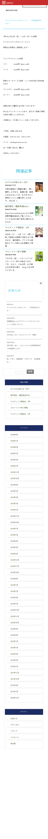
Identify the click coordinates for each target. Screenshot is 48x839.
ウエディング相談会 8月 (17, 227)
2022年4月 (14, 654)
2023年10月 (14, 572)
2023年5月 (14, 591)
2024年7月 (14, 529)
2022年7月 (14, 641)
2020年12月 (14, 698)
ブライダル (14, 725)
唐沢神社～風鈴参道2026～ (17, 206)
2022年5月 (14, 648)
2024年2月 (14, 554)
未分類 (13, 744)
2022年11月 (14, 616)
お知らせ (13, 718)
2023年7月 (14, 585)
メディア (13, 731)
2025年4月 (14, 497)
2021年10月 (14, 679)
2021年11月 (14, 673)
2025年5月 (14, 491)
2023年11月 (14, 566)
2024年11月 (14, 516)
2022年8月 (14, 635)
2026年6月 (14, 447)
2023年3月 (14, 597)
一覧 (40, 283)
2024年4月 (14, 541)
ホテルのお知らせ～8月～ (17, 182)
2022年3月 (14, 660)
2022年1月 (14, 666)
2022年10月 (14, 623)
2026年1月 (14, 466)
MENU (9, 3)
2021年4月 (14, 685)
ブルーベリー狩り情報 (15, 251)
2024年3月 (14, 547)
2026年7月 (14, 441)
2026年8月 (14, 435)
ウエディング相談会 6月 (20, 414)
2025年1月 (14, 510)
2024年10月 (14, 522)
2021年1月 (14, 691)
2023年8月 (14, 579)
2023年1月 (14, 604)
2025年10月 (14, 478)
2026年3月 (14, 460)
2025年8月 (14, 485)
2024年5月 (14, 535)
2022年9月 (14, 629)
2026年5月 (14, 453)
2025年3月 (14, 504)
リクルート (14, 737)
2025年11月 (14, 472)
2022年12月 (14, 610)
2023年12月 (14, 560)
